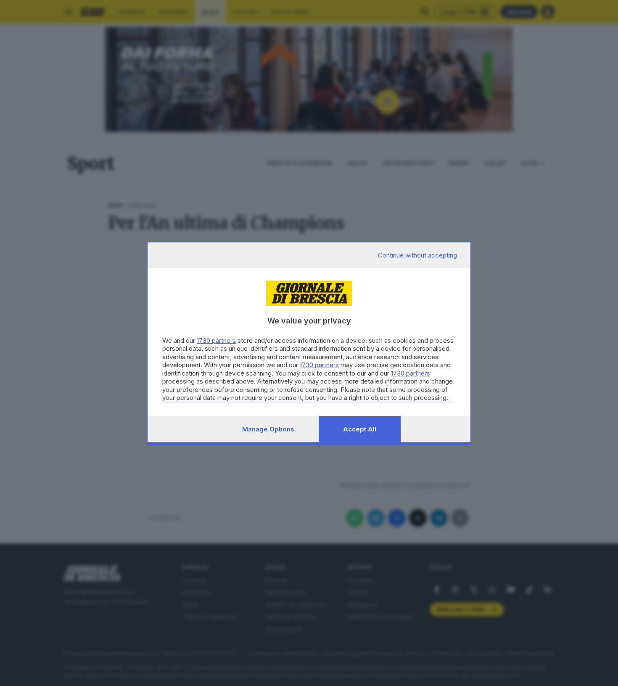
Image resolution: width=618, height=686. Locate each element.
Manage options (268, 429)
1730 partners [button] (216, 340)
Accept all (359, 429)
